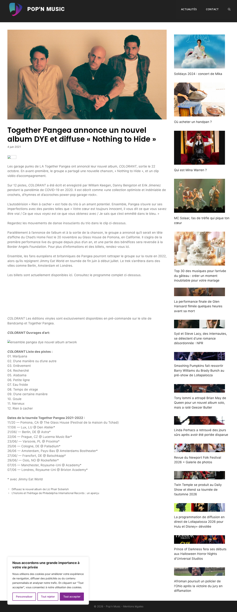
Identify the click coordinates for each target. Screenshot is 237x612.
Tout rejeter (48, 596)
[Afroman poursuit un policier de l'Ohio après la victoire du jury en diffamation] (199, 573)
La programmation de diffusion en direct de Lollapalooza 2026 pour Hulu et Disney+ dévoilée (199, 521)
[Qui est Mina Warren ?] (199, 162)
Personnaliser (24, 596)
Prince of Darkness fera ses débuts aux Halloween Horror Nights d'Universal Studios (200, 553)
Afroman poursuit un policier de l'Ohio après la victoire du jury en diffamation (198, 586)
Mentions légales (133, 606)
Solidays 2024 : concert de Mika (198, 74)
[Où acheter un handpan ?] (199, 114)
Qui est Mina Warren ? (190, 170)
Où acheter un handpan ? (193, 122)
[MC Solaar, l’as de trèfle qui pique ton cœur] (199, 210)
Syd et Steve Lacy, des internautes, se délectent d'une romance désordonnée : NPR (200, 338)
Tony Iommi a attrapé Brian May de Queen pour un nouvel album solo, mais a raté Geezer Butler (200, 402)
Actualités (189, 9)
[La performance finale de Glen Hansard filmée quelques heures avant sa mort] (199, 293)
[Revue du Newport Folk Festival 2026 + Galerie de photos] (199, 449)
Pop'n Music (46, 9)
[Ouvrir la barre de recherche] (229, 9)
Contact (212, 9)
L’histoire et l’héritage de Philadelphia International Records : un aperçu (55, 493)
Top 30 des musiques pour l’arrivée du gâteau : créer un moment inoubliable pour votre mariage (200, 275)
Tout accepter (71, 596)
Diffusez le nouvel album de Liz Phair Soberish (40, 489)
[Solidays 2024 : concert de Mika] (199, 66)
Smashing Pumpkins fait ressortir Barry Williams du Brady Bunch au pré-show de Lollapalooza (199, 370)
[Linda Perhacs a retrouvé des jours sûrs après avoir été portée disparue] (199, 422)
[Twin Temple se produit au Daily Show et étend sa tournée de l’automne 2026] (199, 477)
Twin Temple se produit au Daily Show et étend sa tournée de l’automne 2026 (198, 489)
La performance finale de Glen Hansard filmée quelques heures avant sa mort (198, 306)
